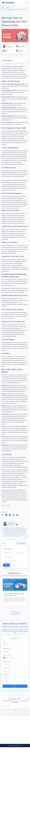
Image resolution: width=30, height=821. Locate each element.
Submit (6, 565)
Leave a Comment (21, 543)
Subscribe (15, 710)
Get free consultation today (14, 745)
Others (7, 7)
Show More (15, 613)
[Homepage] (8, 2)
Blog (3, 7)
